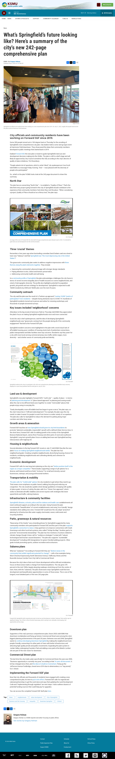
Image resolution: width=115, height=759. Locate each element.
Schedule (66, 739)
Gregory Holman (15, 61)
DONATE (108, 5)
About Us (66, 743)
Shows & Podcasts (22, 18)
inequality (32, 701)
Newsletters (76, 18)
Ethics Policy (91, 743)
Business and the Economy (17, 701)
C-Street (59, 701)
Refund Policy (91, 739)
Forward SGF (20, 154)
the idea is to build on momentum (45, 664)
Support (36, 18)
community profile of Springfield (24, 278)
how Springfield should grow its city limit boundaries (46, 428)
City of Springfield (52, 697)
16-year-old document (62, 661)
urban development (36, 697)
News (9, 18)
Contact (42, 739)
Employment (67, 747)
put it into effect (38, 680)
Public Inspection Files (46, 743)
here (49, 691)
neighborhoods (22, 697)
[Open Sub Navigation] (12, 18)
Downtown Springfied (46, 701)
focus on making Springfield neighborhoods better (32, 451)
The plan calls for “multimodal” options (23, 482)
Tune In (65, 18)
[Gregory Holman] (8, 719)
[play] (4, 13)
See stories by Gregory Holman (25, 721)
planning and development (21, 400)
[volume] (9, 13)
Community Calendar (51, 18)
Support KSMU (44, 747)
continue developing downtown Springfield (31, 641)
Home (4, 18)
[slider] (12, 13)
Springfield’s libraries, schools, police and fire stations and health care (34, 502)
